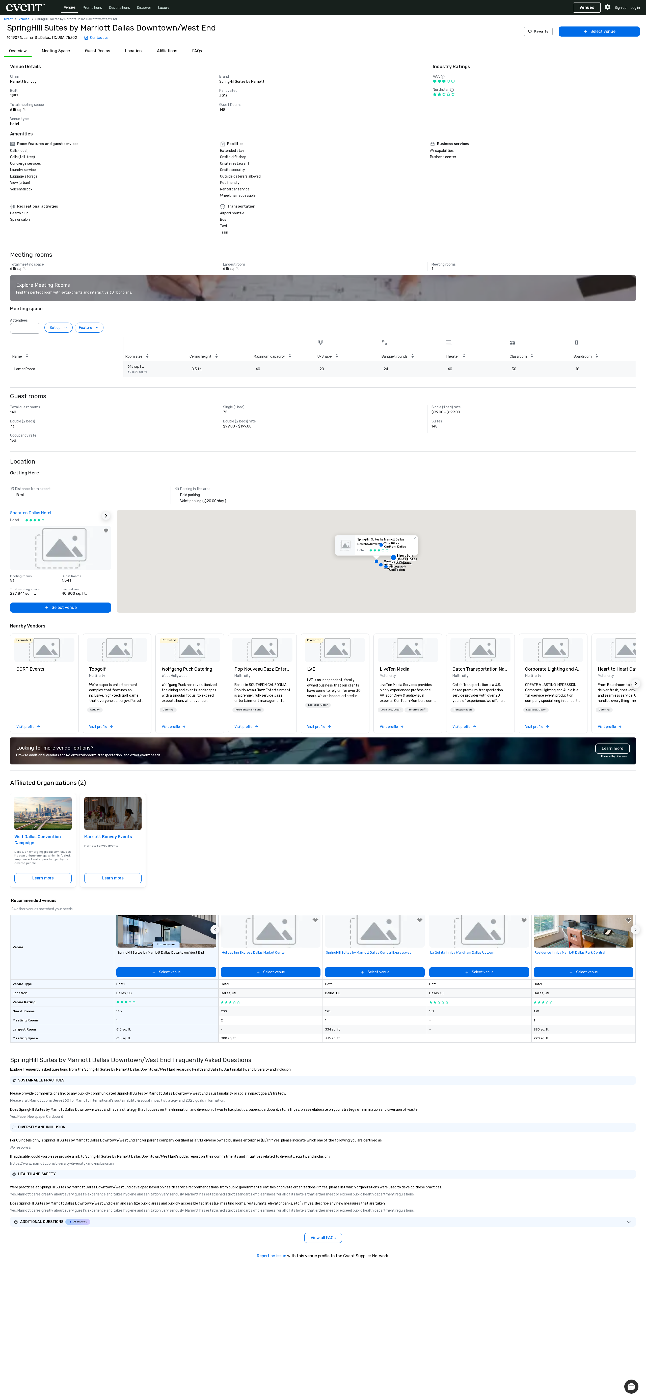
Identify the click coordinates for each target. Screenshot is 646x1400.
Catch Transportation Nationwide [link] (480, 669)
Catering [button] (168, 709)
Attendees (19, 320)
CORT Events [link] (30, 669)
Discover (144, 8)
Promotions (92, 8)
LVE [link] (311, 669)
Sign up (621, 8)
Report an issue (271, 1255)
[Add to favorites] (106, 531)
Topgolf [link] (97, 669)
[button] (35, 326)
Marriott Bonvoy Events (108, 836)
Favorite (541, 31)
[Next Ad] (106, 516)
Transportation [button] (462, 709)
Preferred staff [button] (416, 709)
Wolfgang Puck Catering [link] (187, 669)
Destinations (119, 8)
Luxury (163, 8)
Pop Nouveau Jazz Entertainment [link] (262, 669)
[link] (44, 650)
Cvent (8, 19)
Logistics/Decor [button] (318, 704)
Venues (70, 7)
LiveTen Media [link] (394, 669)
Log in (635, 8)
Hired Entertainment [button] (248, 709)
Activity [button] (95, 709)
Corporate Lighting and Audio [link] (553, 669)
